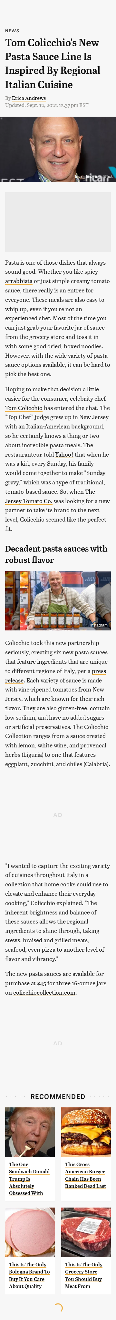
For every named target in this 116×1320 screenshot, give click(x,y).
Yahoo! (64, 454)
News (12, 30)
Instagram (99, 625)
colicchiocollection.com (44, 992)
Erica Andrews (29, 97)
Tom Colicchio (24, 408)
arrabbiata (19, 281)
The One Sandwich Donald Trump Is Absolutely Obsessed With (29, 1179)
